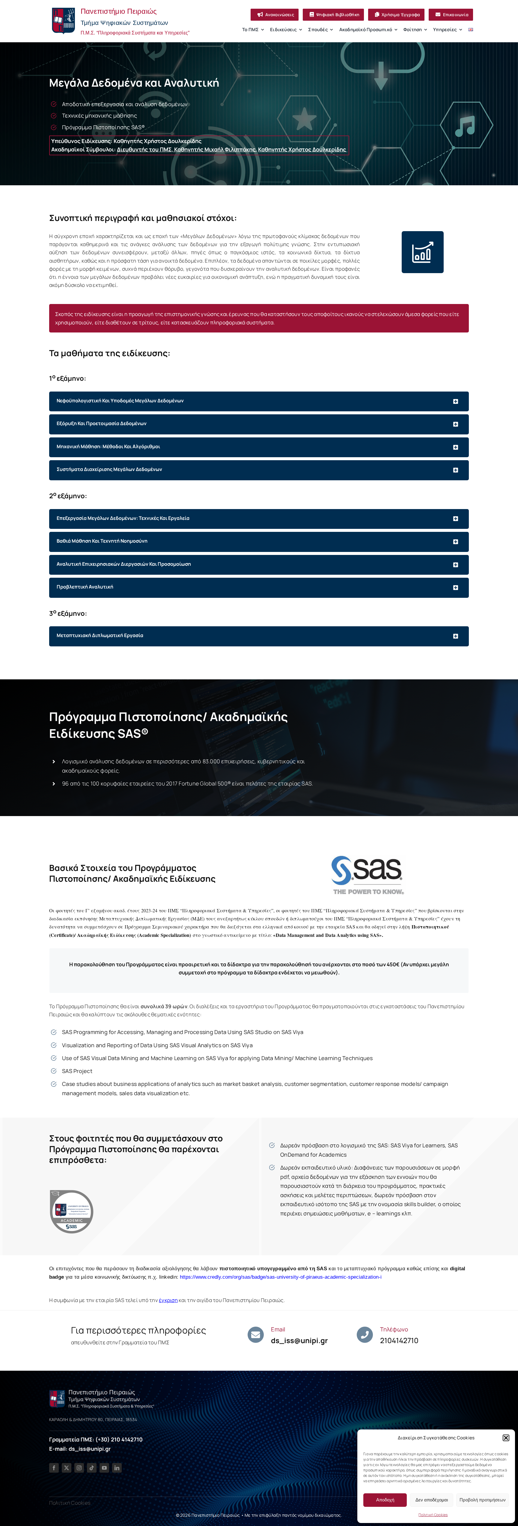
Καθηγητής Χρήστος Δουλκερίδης (302, 149)
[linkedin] (117, 1468)
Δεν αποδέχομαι (431, 1499)
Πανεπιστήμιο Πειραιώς (216, 1515)
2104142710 (399, 1340)
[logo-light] (101, 1391)
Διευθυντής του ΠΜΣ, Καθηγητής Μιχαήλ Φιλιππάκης (186, 149)
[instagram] (79, 1468)
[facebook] (54, 1468)
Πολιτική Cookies (433, 1514)
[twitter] (66, 1468)
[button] (506, 1438)
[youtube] (104, 1468)
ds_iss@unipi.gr (299, 1340)
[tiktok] (92, 1468)
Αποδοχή (385, 1499)
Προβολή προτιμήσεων (483, 1499)
